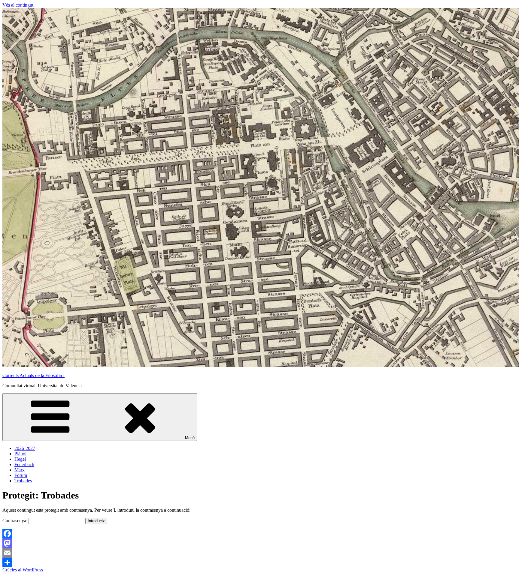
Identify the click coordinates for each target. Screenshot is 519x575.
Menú (190, 438)
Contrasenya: (15, 520)
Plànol (20, 453)
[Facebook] (259, 533)
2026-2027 (24, 448)
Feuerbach (24, 464)
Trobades (23, 480)
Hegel (20, 459)
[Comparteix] (259, 562)
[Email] (259, 553)
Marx (19, 469)
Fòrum (20, 475)
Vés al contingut (17, 4)
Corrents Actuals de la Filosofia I (33, 375)
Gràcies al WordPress (22, 569)
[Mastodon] (259, 543)
